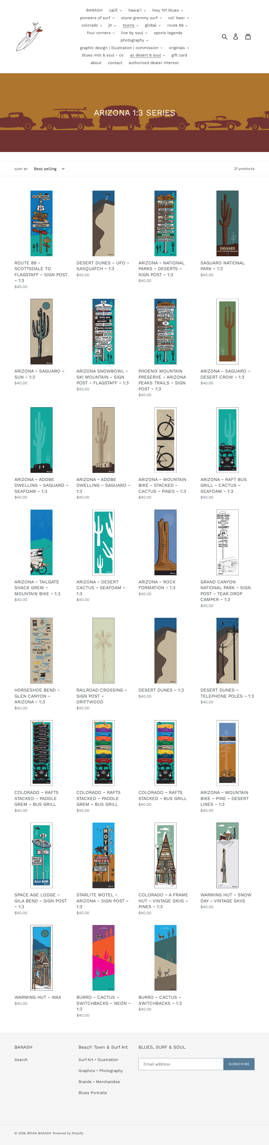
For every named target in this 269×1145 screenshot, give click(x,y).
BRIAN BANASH (39, 1133)
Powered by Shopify (68, 1133)
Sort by (21, 169)
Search (21, 1059)
